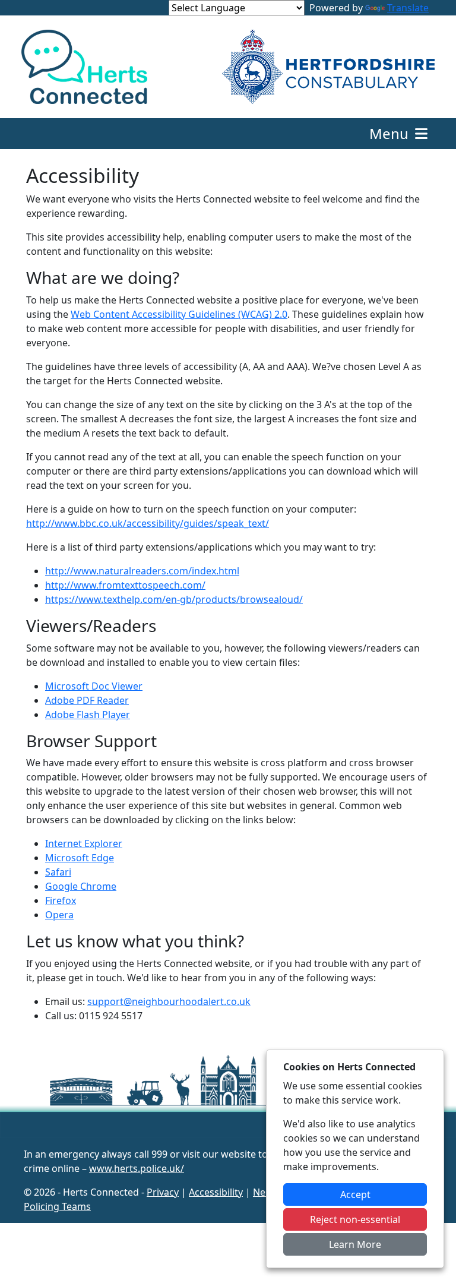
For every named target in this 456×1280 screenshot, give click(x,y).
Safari (58, 871)
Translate (408, 7)
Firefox (60, 900)
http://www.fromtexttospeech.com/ (125, 585)
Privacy (163, 1192)
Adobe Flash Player (87, 714)
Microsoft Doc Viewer (93, 686)
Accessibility (216, 1192)
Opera (59, 914)
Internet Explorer (83, 843)
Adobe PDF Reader (87, 700)
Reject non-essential (355, 1219)
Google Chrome (80, 886)
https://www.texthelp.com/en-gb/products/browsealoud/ (174, 599)
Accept (355, 1194)
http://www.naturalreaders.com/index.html (142, 570)
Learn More (355, 1244)
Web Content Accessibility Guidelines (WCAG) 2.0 (179, 314)
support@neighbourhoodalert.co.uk (169, 1001)
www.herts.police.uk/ (136, 1168)
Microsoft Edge (79, 857)
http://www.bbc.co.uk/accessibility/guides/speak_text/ (147, 523)
